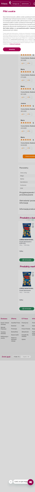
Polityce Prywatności (15, 44)
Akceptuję (12, 49)
